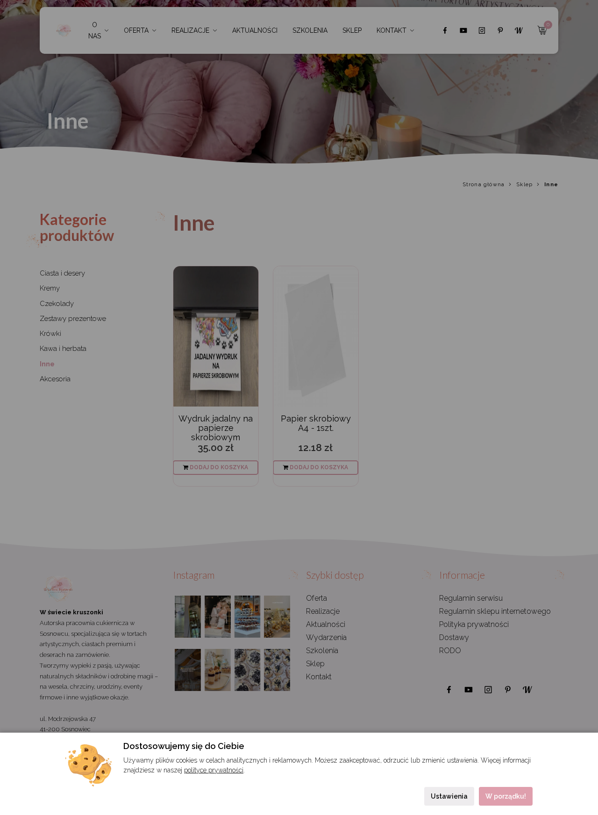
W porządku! (505, 796)
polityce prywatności (213, 770)
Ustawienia (449, 796)
